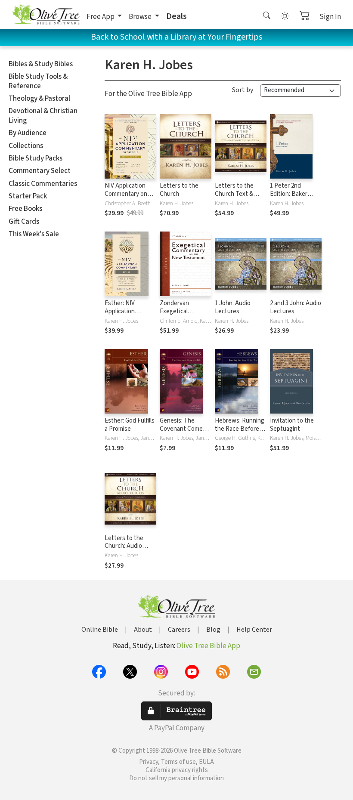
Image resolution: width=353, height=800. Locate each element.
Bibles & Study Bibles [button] (41, 64)
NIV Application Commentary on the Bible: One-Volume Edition (126, 198)
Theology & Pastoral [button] (39, 98)
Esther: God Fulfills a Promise (130, 424)
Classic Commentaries (43, 184)
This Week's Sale (34, 234)
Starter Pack (28, 196)
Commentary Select (40, 171)
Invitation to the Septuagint (292, 424)
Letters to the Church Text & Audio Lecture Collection (234, 198)
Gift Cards (24, 221)
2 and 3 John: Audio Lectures (295, 307)
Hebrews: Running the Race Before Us (239, 429)
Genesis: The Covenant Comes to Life (183, 429)
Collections (26, 146)
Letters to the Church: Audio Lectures (124, 546)
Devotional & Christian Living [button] (43, 115)
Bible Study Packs (35, 158)
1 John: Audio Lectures (233, 307)
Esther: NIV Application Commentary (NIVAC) (122, 315)
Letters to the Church (179, 189)
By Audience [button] (27, 133)
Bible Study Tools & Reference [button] (38, 81)
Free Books (25, 209)
